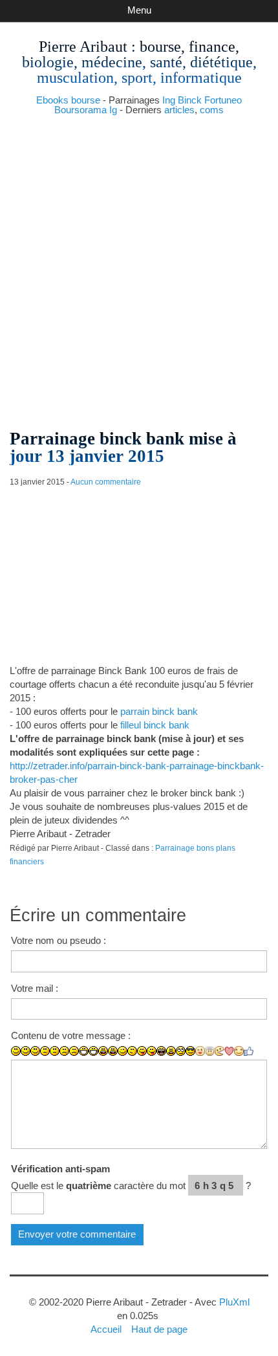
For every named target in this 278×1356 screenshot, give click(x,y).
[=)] (35, 1051)
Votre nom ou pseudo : (58, 940)
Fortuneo (223, 99)
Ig (113, 109)
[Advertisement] (139, 267)
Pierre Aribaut (83, 46)
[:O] (113, 1051)
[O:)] (210, 1051)
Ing (168, 99)
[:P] (142, 1051)
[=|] (54, 1051)
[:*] (200, 1051)
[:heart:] (229, 1051)
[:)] (16, 1051)
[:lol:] (161, 1051)
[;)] (122, 1051)
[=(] (74, 1051)
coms (212, 109)
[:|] (45, 1051)
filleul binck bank (154, 724)
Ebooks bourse (68, 99)
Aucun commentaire (105, 482)
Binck (190, 99)
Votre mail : (34, 988)
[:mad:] (171, 1051)
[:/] (132, 1051)
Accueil (106, 1329)
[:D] (84, 1051)
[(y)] (248, 1051)
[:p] (151, 1051)
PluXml (234, 1301)
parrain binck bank (159, 711)
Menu (139, 10)
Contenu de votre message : (71, 1035)
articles (179, 109)
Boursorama (80, 109)
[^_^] (239, 1051)
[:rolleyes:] (181, 1051)
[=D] (93, 1051)
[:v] (219, 1051)
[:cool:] (190, 1051)
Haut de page (159, 1329)
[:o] (103, 1051)
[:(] (64, 1051)
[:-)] (25, 1051)
